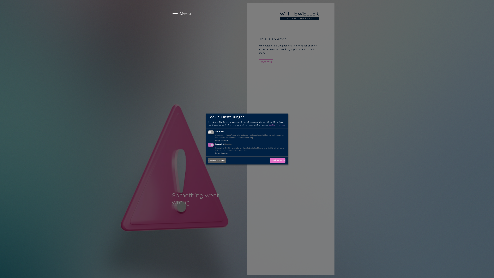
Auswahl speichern (216, 160)
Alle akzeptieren (277, 160)
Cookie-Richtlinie (276, 125)
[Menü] (175, 14)
